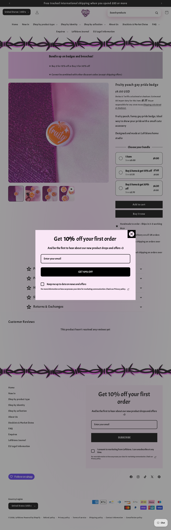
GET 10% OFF (85, 272)
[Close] (132, 234)
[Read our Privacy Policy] (128, 289)
